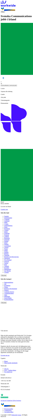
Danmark (6, 239)
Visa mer (3, 275)
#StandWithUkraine (9, 10)
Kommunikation (8, 299)
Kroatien (6, 267)
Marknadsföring (8, 282)
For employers (8, 372)
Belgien (6, 253)
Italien (6, 232)
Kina (5, 264)
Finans (6, 287)
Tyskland (6, 219)
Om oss (6, 368)
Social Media (8, 298)
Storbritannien (8, 218)
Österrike (6, 255)
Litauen (6, 247)
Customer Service (9, 292)
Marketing (7, 296)
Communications (9, 293)
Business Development (10, 288)
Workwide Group (16, 415)
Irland (5, 242)
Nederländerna (8, 225)
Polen (5, 227)
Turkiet (6, 263)
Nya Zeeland (7, 260)
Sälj (5, 284)
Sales (5, 295)
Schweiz (6, 261)
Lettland (6, 236)
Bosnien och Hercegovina (11, 257)
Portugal (6, 235)
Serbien (6, 252)
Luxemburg (7, 246)
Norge (6, 249)
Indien (6, 250)
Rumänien (7, 228)
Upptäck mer (4, 209)
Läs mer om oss (5, 355)
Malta (5, 222)
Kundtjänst (7, 285)
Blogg (6, 361)
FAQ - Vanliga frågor (10, 370)
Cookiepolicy (8, 410)
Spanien (6, 216)
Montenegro (7, 269)
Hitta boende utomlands (10, 363)
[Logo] (16, 4)
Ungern (6, 230)
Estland (6, 241)
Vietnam (6, 266)
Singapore (7, 258)
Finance (6, 290)
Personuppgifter (8, 409)
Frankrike (7, 233)
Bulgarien (7, 238)
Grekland (6, 221)
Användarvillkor (8, 412)
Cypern (6, 224)
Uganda (6, 272)
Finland (6, 244)
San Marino (7, 271)
